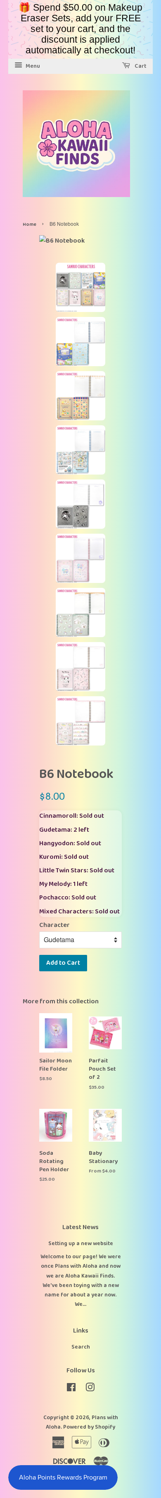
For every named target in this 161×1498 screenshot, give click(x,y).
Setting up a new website (80, 1243)
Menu (32, 66)
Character (54, 925)
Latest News (80, 1227)
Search (80, 1346)
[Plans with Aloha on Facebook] (71, 1389)
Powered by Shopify (89, 1426)
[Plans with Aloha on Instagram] (90, 1389)
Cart (140, 66)
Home (29, 224)
